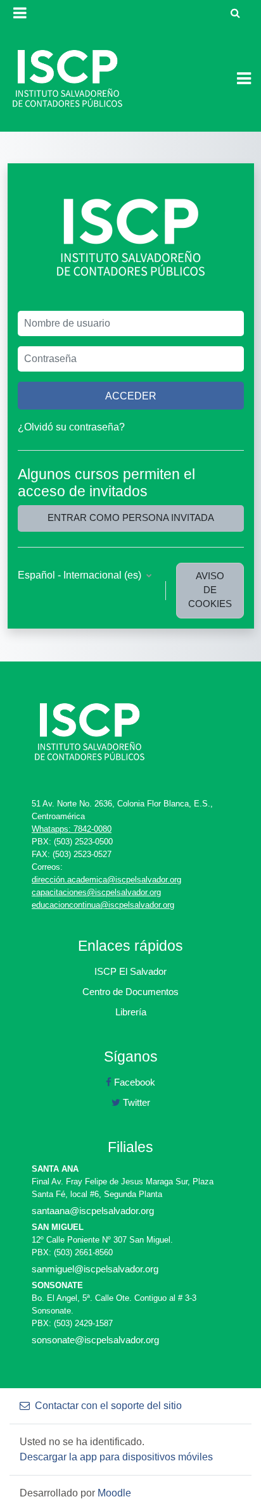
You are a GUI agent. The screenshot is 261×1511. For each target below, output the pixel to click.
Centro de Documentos (130, 991)
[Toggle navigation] (243, 78)
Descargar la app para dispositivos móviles (116, 1456)
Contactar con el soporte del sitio (108, 1405)
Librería (130, 1011)
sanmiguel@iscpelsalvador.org (95, 1268)
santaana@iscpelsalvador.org (93, 1210)
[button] (235, 12)
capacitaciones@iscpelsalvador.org (96, 892)
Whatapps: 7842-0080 (71, 829)
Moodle (114, 1493)
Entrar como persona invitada (131, 518)
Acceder (130, 395)
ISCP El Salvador (130, 971)
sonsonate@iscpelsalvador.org (95, 1339)
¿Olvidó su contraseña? (71, 427)
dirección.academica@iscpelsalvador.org (106, 879)
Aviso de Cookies (210, 590)
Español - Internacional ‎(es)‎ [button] (81, 575)
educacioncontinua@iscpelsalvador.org (103, 905)
